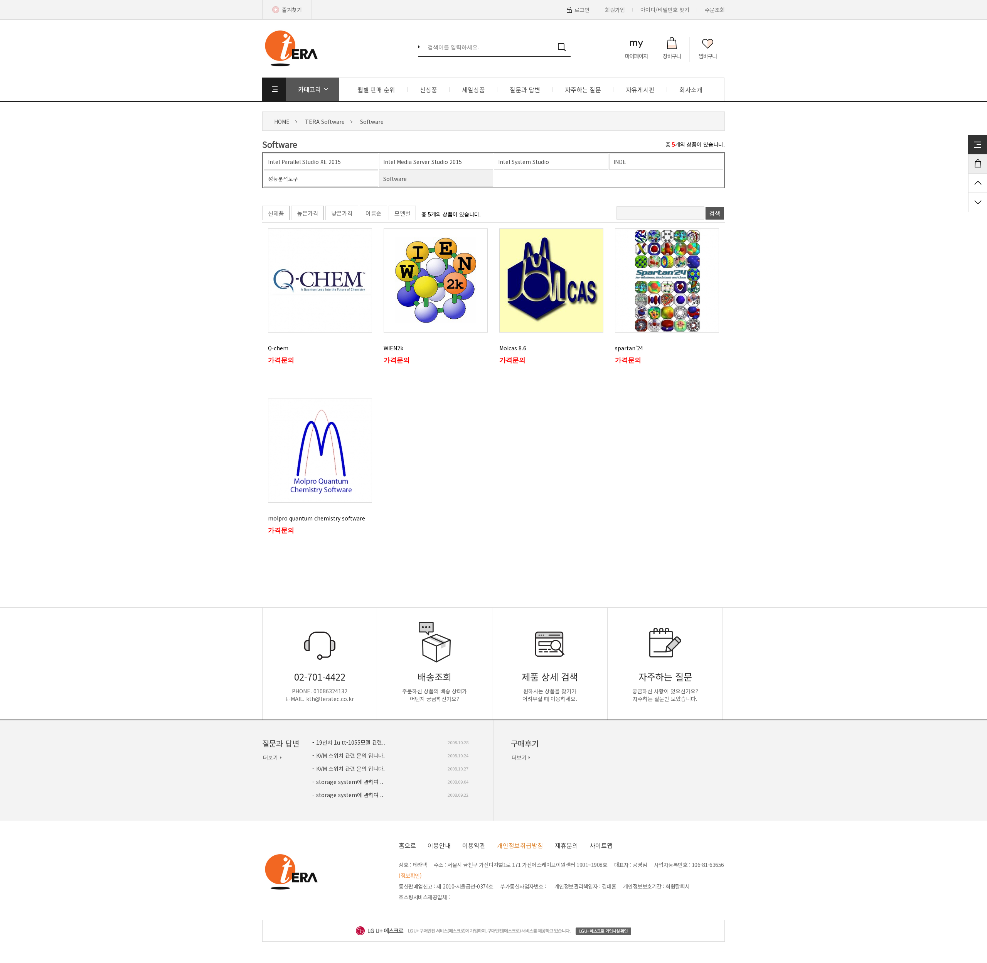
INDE (619, 162)
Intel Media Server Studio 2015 (422, 162)
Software (372, 121)
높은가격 (307, 213)
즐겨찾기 (292, 10)
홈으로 (407, 845)
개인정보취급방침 (520, 845)
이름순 (373, 213)
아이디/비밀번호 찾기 (664, 10)
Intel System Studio (523, 162)
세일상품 (473, 89)
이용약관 (473, 845)
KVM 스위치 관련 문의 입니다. (350, 755)
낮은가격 (342, 213)
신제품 (276, 213)
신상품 (428, 89)
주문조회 (715, 10)
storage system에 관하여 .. (349, 782)
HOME (282, 121)
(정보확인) (410, 875)
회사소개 (690, 89)
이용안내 (439, 845)
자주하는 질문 (583, 89)
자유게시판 (640, 89)
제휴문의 (566, 845)
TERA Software (325, 121)
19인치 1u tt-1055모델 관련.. (350, 742)
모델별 (402, 213)
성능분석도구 (283, 178)
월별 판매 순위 (376, 89)
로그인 (582, 10)
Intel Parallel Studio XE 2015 (304, 162)
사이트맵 (601, 845)
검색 (714, 213)
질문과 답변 (525, 89)
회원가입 (615, 10)
